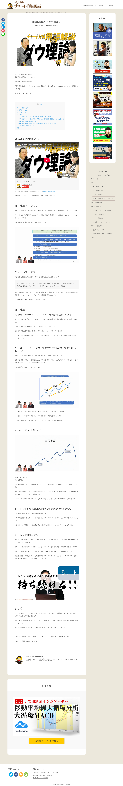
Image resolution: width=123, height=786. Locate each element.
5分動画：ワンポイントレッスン (102, 222)
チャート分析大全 (98, 218)
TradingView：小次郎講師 (40, 778)
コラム (92, 183)
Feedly (26, 774)
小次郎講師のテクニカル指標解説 (102, 233)
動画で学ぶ (102, 5)
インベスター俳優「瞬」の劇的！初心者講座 (104, 198)
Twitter (3, 23)
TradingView (35, 660)
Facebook (3, 19)
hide (41, 104)
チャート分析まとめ (89, 5)
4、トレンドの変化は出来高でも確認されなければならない (37, 123)
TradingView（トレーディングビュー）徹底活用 (103, 175)
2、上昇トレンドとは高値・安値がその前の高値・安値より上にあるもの (41, 119)
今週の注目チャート (96, 202)
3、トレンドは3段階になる (27, 121)
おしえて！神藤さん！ (99, 194)
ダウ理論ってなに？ (22, 110)
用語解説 (111, 5)
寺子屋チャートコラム (99, 230)
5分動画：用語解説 (52, 25)
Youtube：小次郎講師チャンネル (42, 775)
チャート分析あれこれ (97, 190)
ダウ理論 (19, 114)
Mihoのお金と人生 (98, 186)
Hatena (3, 27)
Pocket (3, 30)
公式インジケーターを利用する (46, 741)
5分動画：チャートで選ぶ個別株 (102, 210)
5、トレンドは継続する (26, 125)
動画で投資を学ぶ (96, 206)
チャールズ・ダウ (22, 112)
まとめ (18, 128)
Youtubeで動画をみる (23, 108)
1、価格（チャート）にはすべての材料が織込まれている (36, 117)
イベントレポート (96, 179)
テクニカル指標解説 (96, 226)
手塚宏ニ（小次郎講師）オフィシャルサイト (45, 773)
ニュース (93, 237)
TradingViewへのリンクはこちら (51, 191)
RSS (21, 774)
